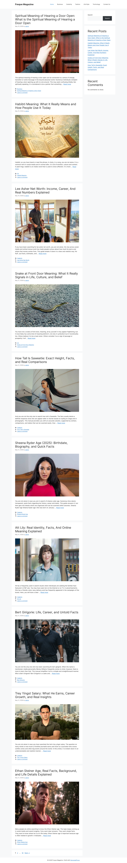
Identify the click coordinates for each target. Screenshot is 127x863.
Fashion (77, 4)
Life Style (86, 4)
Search (90, 15)
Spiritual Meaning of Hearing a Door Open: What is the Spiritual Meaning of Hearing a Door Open (45, 19)
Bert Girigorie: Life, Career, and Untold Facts (46, 612)
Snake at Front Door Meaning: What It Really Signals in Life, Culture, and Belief (46, 275)
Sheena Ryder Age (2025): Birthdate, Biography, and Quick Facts (41, 444)
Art (18, 173)
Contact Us (106, 4)
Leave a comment (22, 92)
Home (52, 4)
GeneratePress (75, 860)
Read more (67, 84)
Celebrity (69, 4)
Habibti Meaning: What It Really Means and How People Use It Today (45, 106)
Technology (96, 4)
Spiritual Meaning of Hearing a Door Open (29, 90)
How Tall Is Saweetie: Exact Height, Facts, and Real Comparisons (45, 360)
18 (23, 853)
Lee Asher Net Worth (23, 260)
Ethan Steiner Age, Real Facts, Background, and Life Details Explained (46, 772)
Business (60, 4)
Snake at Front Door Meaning (25, 345)
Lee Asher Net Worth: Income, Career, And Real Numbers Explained (45, 190)
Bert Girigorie (21, 680)
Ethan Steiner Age (22, 842)
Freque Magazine (24, 4)
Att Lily (19, 599)
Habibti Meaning (22, 175)
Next (27, 853)
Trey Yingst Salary (22, 757)
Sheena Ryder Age (22, 514)
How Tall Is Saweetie (23, 429)
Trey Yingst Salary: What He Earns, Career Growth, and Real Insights (45, 695)
